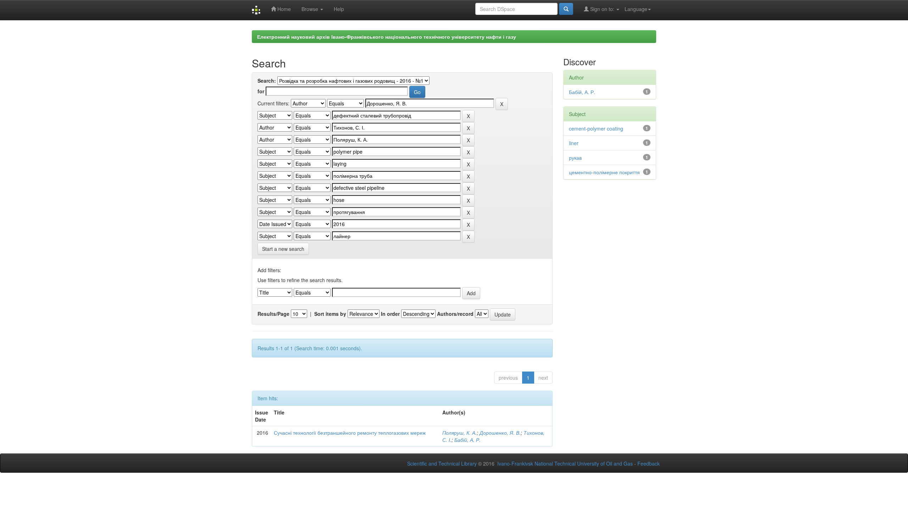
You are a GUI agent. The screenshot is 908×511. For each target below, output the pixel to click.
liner (573, 143)
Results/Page (273, 313)
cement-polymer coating (596, 128)
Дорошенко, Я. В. (500, 432)
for (261, 91)
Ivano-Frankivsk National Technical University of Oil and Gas (565, 463)
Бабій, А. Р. (467, 439)
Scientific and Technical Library (442, 463)
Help (339, 8)
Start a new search (283, 248)
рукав (575, 157)
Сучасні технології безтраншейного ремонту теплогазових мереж (350, 432)
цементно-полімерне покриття (604, 172)
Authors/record (455, 313)
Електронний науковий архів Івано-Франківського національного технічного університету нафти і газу (386, 36)
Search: (267, 80)
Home (283, 8)
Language (636, 8)
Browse (310, 8)
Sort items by (330, 313)
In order (390, 313)
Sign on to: (602, 8)
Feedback (648, 463)
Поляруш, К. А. (459, 432)
